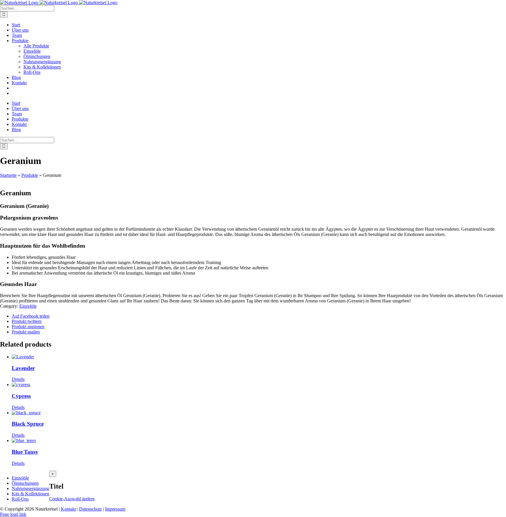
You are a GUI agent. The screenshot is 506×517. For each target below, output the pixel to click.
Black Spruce (28, 424)
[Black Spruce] (259, 412)
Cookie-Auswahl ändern (72, 498)
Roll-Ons (20, 499)
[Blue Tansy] (259, 440)
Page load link (13, 514)
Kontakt (68, 508)
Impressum (115, 508)
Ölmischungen (25, 483)
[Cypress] (259, 384)
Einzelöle (28, 306)
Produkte (29, 175)
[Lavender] (259, 356)
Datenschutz (90, 508)
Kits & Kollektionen (30, 493)
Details (18, 379)
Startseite (8, 175)
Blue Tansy (25, 452)
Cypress (21, 396)
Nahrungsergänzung (30, 488)
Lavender (23, 368)
